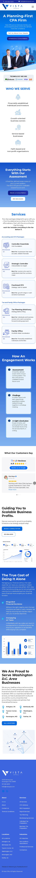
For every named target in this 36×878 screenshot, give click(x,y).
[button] (32, 7)
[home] (12, 6)
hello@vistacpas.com (27, 1)
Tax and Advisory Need (18, 46)
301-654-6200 (9, 2)
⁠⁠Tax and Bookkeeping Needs (18, 63)
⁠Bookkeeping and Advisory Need (18, 55)
